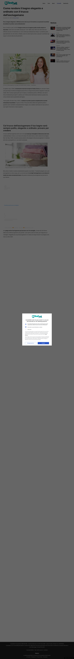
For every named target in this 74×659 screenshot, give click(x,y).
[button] (37, 329)
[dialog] (37, 329)
